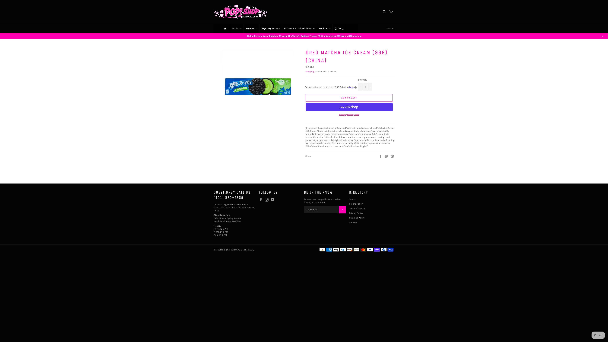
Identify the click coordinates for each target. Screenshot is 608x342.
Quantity (362, 80)
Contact (353, 222)
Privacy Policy (356, 213)
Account (390, 28)
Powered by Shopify (246, 250)
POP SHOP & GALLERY (228, 250)
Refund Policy (356, 204)
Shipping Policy (356, 217)
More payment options (349, 115)
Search (352, 199)
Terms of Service (357, 208)
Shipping (310, 71)
